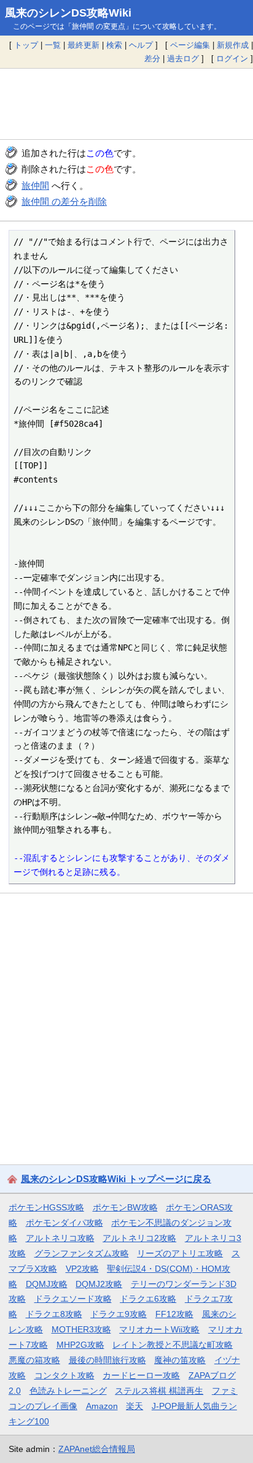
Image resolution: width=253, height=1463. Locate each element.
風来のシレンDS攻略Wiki (68, 13)
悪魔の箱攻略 (34, 1360)
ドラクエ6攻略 (148, 1299)
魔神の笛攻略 (180, 1360)
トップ (26, 45)
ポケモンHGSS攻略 (46, 1207)
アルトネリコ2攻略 (139, 1238)
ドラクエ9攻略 (118, 1314)
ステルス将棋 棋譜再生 (159, 1391)
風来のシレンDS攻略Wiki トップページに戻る (116, 1179)
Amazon (102, 1406)
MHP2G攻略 (80, 1345)
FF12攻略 (174, 1314)
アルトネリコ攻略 (60, 1238)
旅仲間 (35, 185)
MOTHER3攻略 (81, 1329)
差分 (152, 58)
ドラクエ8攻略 (54, 1314)
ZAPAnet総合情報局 (96, 1449)
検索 (114, 45)
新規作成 (233, 45)
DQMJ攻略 (47, 1284)
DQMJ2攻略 (99, 1284)
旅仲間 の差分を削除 (64, 201)
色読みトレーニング (68, 1391)
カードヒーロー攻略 (141, 1375)
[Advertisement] (126, 103)
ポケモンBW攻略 (125, 1207)
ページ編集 (190, 45)
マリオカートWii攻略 (159, 1329)
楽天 (134, 1406)
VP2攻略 (82, 1269)
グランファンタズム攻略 (81, 1253)
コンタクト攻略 (64, 1375)
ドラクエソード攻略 (73, 1299)
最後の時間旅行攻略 (107, 1360)
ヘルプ (141, 45)
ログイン (232, 58)
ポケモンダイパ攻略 (64, 1223)
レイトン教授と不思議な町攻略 (172, 1345)
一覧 (53, 45)
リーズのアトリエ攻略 (180, 1253)
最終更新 (83, 45)
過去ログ (183, 58)
